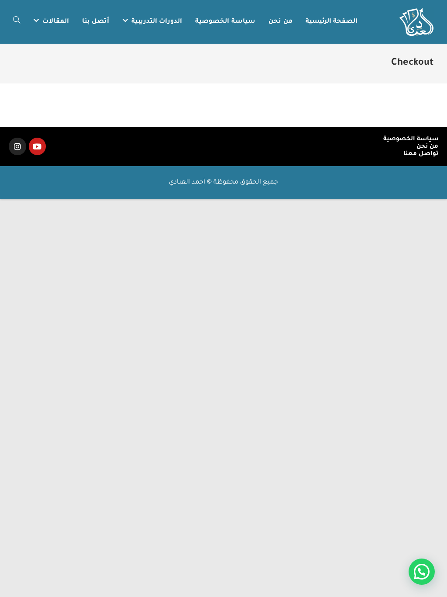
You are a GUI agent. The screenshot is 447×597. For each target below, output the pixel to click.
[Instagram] (17, 146)
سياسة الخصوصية (410, 139)
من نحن (427, 146)
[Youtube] (37, 146)
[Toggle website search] (17, 22)
